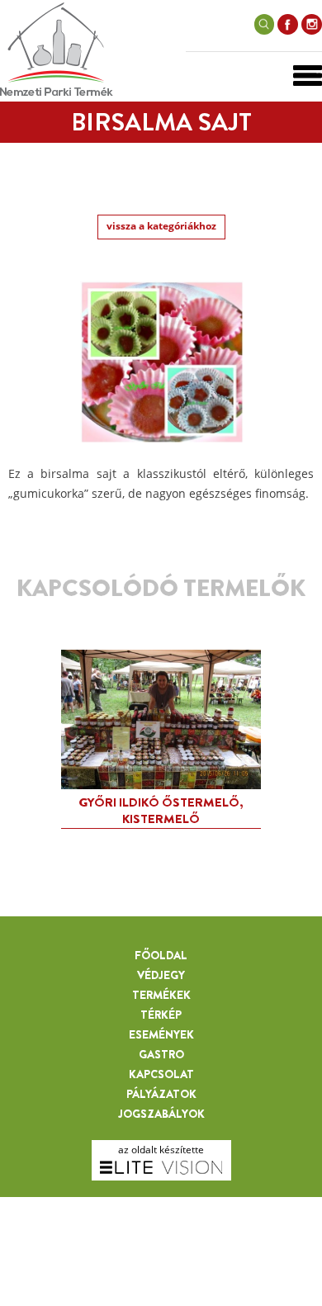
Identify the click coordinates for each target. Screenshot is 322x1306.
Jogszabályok (161, 1113)
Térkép (161, 1014)
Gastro (161, 1054)
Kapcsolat (161, 1074)
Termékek (161, 995)
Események (161, 1034)
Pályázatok (161, 1094)
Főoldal (161, 955)
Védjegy (161, 975)
